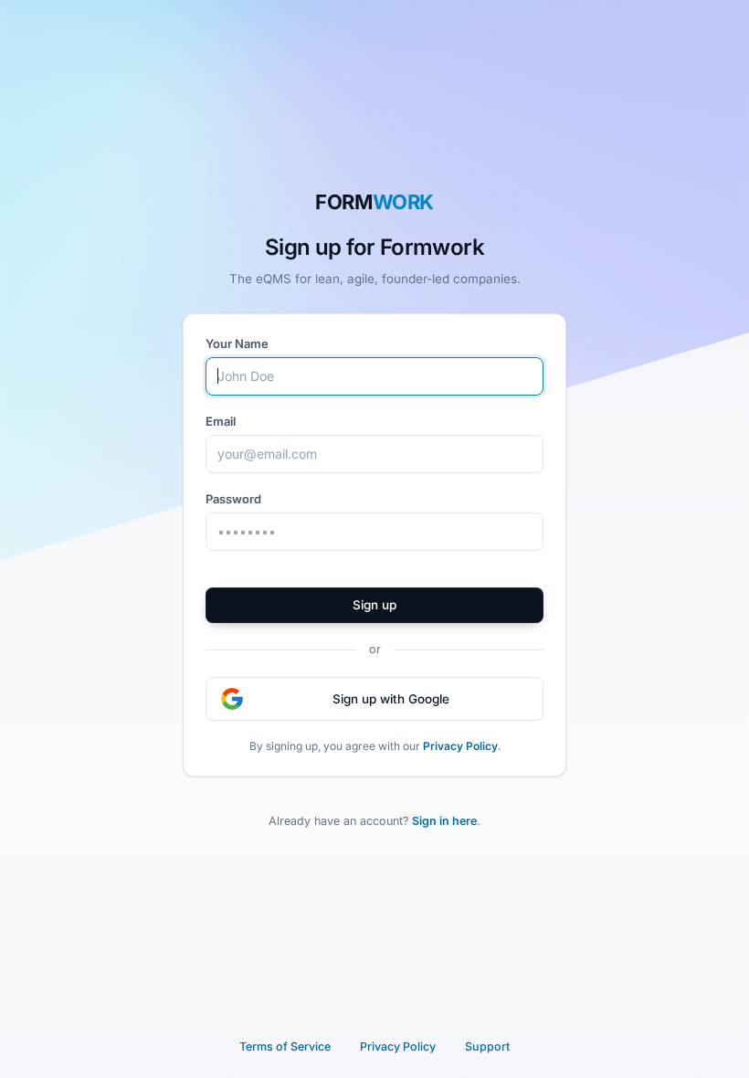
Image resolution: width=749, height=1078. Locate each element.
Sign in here (444, 821)
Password (233, 498)
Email (221, 421)
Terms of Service (285, 1046)
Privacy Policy (460, 746)
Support (487, 1046)
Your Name (237, 343)
